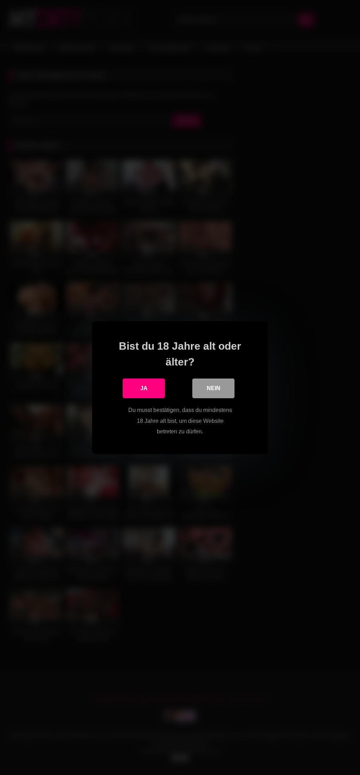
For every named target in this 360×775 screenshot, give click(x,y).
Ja (144, 388)
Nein (213, 388)
